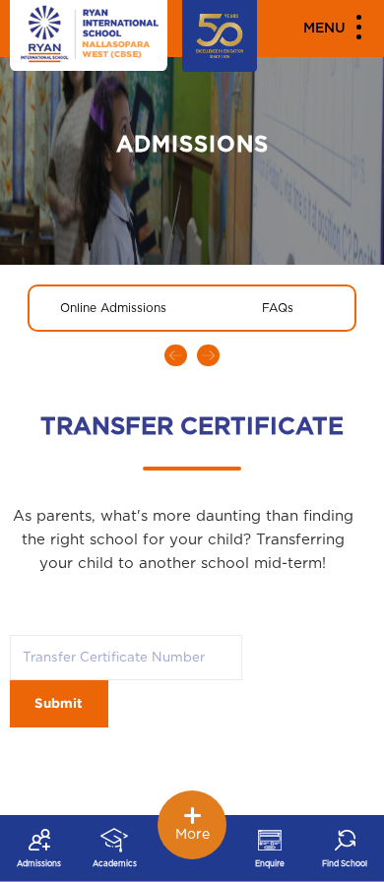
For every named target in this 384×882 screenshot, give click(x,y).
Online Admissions (113, 308)
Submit (58, 704)
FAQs (277, 308)
